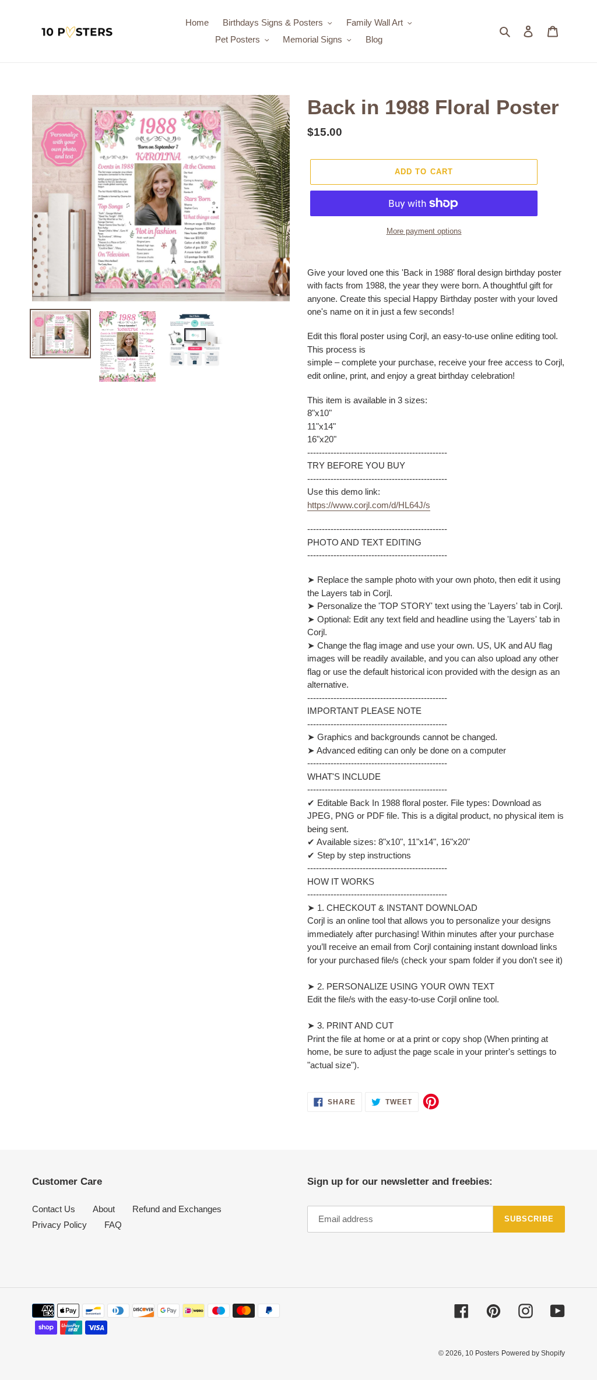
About (104, 1209)
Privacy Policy (59, 1225)
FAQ (113, 1225)
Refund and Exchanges (177, 1209)
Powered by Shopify (533, 1353)
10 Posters (482, 1353)
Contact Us (53, 1209)
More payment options (424, 231)
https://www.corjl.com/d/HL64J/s (368, 505)
